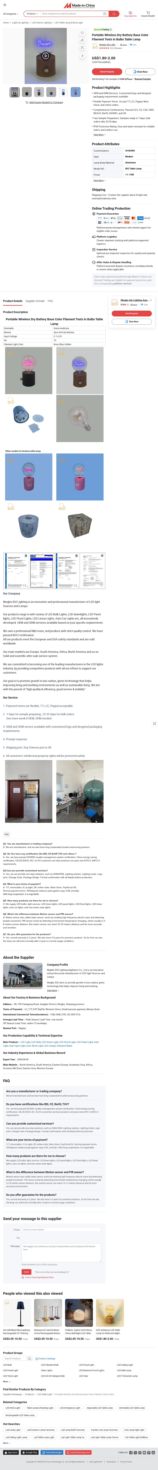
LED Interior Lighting (41, 22)
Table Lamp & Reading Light (40, 1407)
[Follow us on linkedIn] (153, 1452)
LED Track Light (10, 1375)
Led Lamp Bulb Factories (73, 1429)
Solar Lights (46, 1370)
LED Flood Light (67, 1042)
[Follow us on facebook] (131, 1452)
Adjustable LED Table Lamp (100, 1407)
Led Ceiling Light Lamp (16, 1437)
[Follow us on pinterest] (148, 1452)
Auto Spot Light (17, 1045)
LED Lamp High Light (134, 1429)
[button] (4, 5)
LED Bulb (36, 1042)
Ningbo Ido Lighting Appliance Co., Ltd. (108, 44)
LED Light (25, 1042)
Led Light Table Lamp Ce (72, 1437)
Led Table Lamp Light (44, 1437)
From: (17, 1229)
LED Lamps (50, 1045)
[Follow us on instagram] (139, 1452)
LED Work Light (13, 1407)
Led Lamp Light (13, 1429)
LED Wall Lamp (124, 1370)
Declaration (111, 1461)
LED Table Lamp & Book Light (69, 22)
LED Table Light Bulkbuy (136, 1437)
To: (18, 1237)
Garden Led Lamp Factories (104, 1429)
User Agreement (95, 1461)
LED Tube (83, 1375)
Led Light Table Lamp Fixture (104, 1437)
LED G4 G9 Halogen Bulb (53, 1375)
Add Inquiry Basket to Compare (46, 102)
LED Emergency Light (70, 1407)
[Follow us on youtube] (144, 1452)
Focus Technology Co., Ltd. (57, 1461)
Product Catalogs (46, 1358)
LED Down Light (50, 1042)
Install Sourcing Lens (80, 1452)
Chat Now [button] (142, 71)
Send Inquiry (107, 71)
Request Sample (143, 79)
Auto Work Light (34, 1045)
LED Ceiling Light (125, 1364)
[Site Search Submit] (114, 14)
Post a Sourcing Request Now (38, 1277)
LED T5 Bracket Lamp (127, 1375)
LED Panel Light (85, 1042)
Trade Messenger (52, 1452)
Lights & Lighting (20, 22)
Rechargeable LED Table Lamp (20, 1415)
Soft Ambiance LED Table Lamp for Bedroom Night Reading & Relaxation (108, 1333)
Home (6, 22)
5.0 (125, 304)
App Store (11, 1452)
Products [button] (31, 13)
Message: (15, 1246)
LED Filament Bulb (49, 1364)
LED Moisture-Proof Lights (91, 1370)
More (5, 1442)
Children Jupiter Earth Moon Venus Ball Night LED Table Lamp (78, 1333)
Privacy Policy (126, 1461)
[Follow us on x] (135, 1452)
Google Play (29, 1452)
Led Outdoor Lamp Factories (40, 1429)
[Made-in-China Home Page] (79, 5)
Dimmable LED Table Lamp (132, 1407)
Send (26, 1271)
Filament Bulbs (64, 1045)
